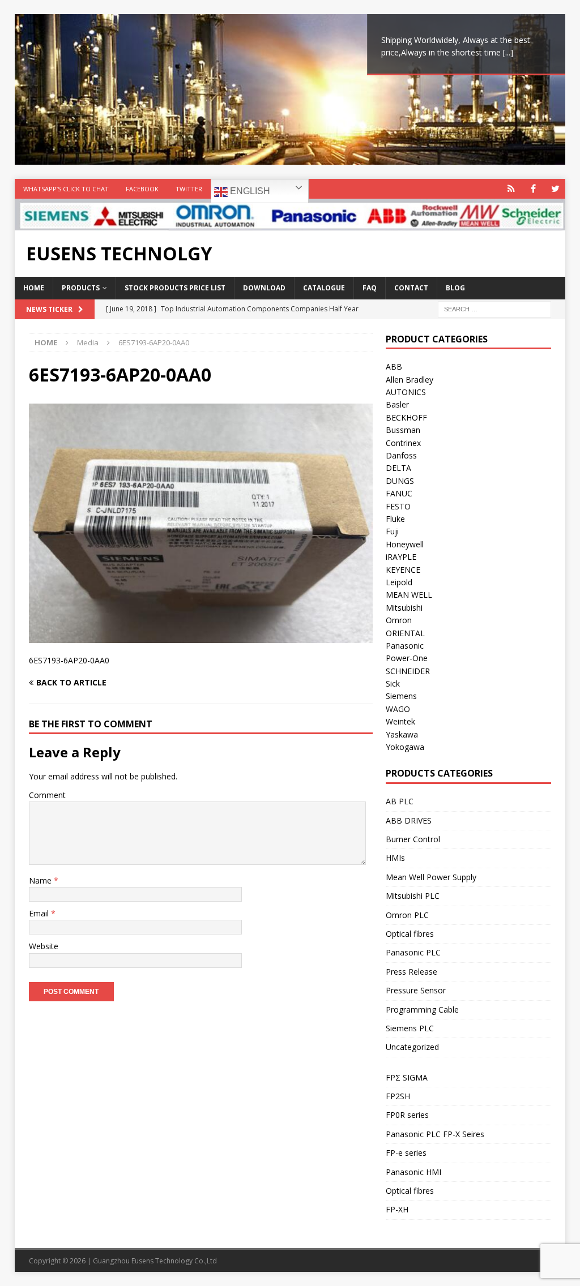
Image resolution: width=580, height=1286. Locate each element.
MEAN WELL (409, 594)
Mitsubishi (404, 607)
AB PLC (399, 801)
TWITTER (189, 189)
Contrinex (403, 443)
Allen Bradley (409, 379)
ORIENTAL (405, 633)
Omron (399, 620)
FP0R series (407, 1114)
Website (43, 946)
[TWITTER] (555, 189)
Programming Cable (422, 1009)
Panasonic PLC (413, 952)
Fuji (392, 531)
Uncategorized (412, 1046)
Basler (397, 404)
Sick (393, 683)
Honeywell (405, 544)
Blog (455, 288)
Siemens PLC (410, 1028)
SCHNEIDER (408, 671)
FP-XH (397, 1209)
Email (40, 913)
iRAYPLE (401, 556)
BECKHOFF (406, 417)
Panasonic (405, 645)
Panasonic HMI (413, 1172)
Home (33, 288)
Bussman (403, 430)
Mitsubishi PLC (413, 895)
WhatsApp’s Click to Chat (66, 189)
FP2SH (398, 1096)
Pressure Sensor (416, 990)
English (249, 191)
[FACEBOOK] (533, 189)
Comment (47, 795)
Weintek (400, 721)
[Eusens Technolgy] (290, 223)
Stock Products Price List (175, 288)
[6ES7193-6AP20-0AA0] (201, 636)
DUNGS (400, 480)
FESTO (398, 506)
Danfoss (401, 455)
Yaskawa (402, 734)
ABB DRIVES (409, 820)
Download (264, 288)
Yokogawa (405, 746)
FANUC (399, 493)
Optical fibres (410, 933)
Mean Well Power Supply (431, 877)
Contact (411, 288)
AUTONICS (406, 392)
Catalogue (324, 288)
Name (41, 880)
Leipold (399, 582)
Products (81, 288)
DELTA (398, 467)
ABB (394, 366)
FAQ (369, 288)
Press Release (411, 971)
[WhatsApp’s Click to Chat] (511, 189)
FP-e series (406, 1152)
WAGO (398, 709)
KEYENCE (403, 569)
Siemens (401, 696)
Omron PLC (407, 915)
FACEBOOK (142, 189)
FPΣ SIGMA (407, 1077)
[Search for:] (494, 308)
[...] (508, 52)
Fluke (395, 518)
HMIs (395, 857)
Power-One (407, 658)
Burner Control (413, 839)
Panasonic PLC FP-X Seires (435, 1134)
